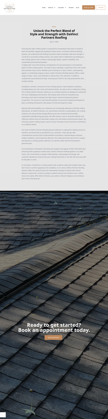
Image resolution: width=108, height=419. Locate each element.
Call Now (100, 7)
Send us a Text (88, 7)
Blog (77, 7)
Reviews (71, 7)
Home (44, 7)
